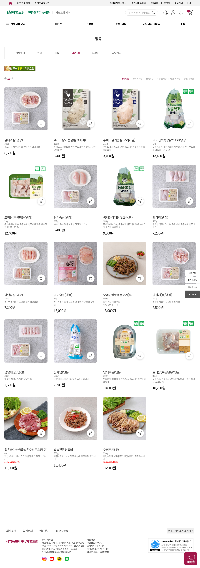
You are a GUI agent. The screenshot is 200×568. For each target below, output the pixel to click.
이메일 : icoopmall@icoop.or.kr (56, 551)
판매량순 (125, 78)
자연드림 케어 (23, 3)
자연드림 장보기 (42, 3)
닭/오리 (76, 53)
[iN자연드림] (10, 3)
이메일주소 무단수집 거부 (98, 548)
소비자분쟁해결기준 (95, 545)
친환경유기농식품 (38, 12)
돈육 (57, 53)
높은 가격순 (189, 78)
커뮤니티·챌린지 (151, 24)
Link (189, 3)
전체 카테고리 (17, 24)
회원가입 (155, 3)
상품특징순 (137, 78)
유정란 (95, 53)
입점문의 (28, 531)
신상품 (89, 24)
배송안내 (192, 272)
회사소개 (11, 531)
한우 (39, 53)
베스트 (58, 24)
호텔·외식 (120, 24)
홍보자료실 (62, 531)
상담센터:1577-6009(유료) (98, 551)
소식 (182, 24)
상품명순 (149, 78)
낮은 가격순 (175, 78)
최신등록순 (162, 78)
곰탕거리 (116, 53)
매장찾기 (44, 531)
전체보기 (20, 53)
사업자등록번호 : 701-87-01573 (70, 542)
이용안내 (179, 3)
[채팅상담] (190, 558)
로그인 (167, 3)
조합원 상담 (192, 287)
